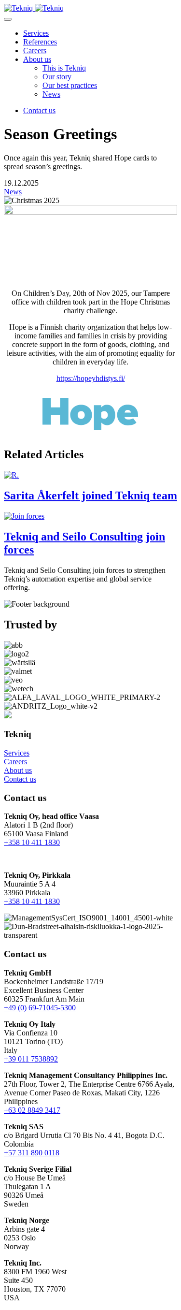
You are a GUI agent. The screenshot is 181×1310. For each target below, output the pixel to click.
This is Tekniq (64, 68)
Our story (56, 77)
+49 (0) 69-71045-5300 (40, 1008)
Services (36, 33)
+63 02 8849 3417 (32, 1110)
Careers (34, 50)
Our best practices (69, 85)
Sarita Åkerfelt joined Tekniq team (90, 495)
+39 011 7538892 (31, 1059)
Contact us (39, 110)
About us (37, 59)
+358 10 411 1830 (32, 842)
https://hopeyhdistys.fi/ (90, 378)
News (51, 94)
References (40, 42)
